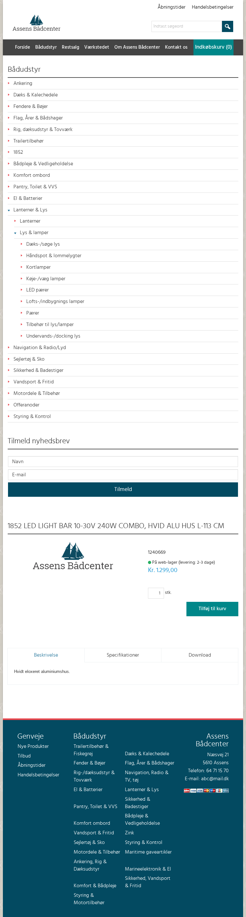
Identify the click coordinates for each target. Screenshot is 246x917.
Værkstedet (96, 47)
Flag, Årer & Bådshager (38, 117)
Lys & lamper (34, 232)
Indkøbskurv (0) (213, 47)
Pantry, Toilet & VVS (35, 186)
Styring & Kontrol (32, 416)
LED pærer (37, 289)
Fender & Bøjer (89, 763)
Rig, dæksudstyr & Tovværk (42, 129)
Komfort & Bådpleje (95, 885)
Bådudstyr (46, 47)
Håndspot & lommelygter (53, 255)
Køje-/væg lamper (45, 278)
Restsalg (70, 47)
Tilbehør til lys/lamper (50, 324)
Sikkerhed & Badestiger (38, 370)
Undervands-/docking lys (53, 336)
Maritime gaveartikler (148, 852)
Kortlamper (38, 267)
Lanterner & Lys (30, 209)
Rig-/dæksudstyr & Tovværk (94, 776)
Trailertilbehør (28, 140)
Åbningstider (171, 7)
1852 (18, 152)
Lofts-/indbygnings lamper (55, 301)
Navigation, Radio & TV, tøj (146, 776)
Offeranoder (26, 404)
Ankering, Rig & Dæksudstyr (90, 865)
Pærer (32, 312)
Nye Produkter (33, 746)
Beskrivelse (46, 655)
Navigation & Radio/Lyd (39, 347)
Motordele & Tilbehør (36, 393)
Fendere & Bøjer (30, 106)
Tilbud (24, 755)
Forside (22, 47)
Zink (129, 832)
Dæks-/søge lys (43, 244)
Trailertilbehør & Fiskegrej (91, 750)
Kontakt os (176, 47)
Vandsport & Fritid (33, 381)
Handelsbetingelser (213, 7)
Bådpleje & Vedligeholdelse (43, 163)
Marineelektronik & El (148, 869)
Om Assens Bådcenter (137, 47)
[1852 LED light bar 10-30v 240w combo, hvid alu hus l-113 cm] (73, 555)
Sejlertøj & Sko (29, 359)
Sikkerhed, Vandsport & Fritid (147, 882)
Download (200, 655)
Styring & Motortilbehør (89, 899)
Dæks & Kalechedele (35, 94)
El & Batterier (27, 198)
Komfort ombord (31, 175)
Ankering (22, 83)
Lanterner (30, 221)
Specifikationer (123, 655)
